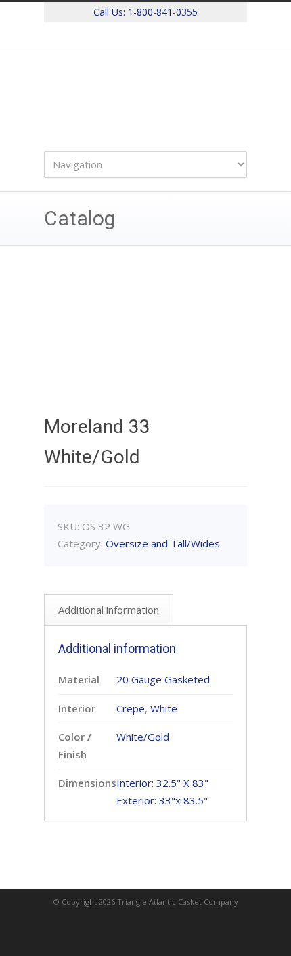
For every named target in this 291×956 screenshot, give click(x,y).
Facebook (145, 35)
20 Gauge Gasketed (163, 679)
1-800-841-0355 (163, 11)
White (163, 708)
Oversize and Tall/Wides (163, 543)
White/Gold (142, 737)
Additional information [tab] (108, 609)
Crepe (130, 708)
